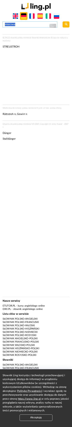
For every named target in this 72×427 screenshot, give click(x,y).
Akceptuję (36, 417)
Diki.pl (7, 309)
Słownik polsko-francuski (21, 322)
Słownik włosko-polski (19, 345)
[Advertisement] (36, 181)
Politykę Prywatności (29, 391)
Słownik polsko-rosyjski (19, 335)
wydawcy (6, 41)
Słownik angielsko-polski (20, 338)
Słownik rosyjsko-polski (19, 355)
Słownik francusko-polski (21, 342)
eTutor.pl (9, 306)
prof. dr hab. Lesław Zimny (50, 108)
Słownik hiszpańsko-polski (21, 348)
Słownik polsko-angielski (20, 319)
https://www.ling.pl (29, 399)
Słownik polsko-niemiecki (20, 332)
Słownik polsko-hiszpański (21, 329)
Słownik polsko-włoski (19, 325)
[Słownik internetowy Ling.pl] (36, 6)
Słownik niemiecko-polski (20, 352)
